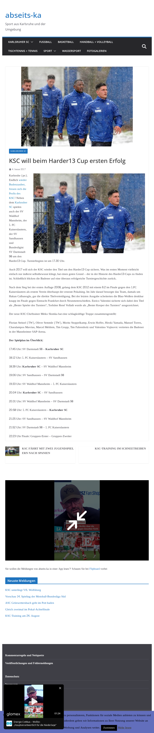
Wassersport (71, 51)
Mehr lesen (124, 728)
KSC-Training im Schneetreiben (120, 448)
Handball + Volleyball (96, 42)
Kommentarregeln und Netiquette (24, 655)
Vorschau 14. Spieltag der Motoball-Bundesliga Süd (35, 596)
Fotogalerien (96, 51)
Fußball (45, 42)
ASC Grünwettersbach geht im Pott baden (29, 602)
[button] (31, 42)
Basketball (66, 42)
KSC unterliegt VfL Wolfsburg (23, 590)
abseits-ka (23, 15)
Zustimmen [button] (109, 728)
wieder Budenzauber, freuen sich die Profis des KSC (18, 189)
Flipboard (94, 569)
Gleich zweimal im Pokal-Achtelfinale (27, 609)
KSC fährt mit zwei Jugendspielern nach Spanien (48, 450)
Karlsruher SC (18, 42)
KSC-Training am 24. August (22, 615)
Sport (48, 51)
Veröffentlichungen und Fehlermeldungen (29, 663)
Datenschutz (12, 676)
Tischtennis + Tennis (23, 51)
